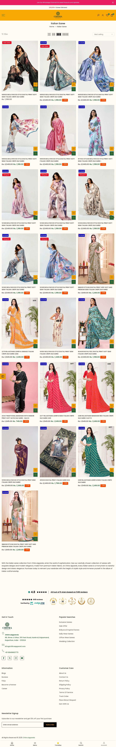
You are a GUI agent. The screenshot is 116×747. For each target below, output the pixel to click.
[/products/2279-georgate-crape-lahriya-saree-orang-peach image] (20, 323)
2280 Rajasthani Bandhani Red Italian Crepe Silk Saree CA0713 (95, 417)
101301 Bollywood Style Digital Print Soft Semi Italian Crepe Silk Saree (19, 288)
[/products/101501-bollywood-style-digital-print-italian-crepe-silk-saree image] (58, 323)
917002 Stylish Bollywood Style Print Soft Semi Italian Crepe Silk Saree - (95, 160)
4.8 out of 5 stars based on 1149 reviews (69, 592)
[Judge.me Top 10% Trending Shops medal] (91, 601)
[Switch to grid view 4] (65, 34)
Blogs (4, 673)
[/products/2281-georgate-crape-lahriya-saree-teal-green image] (96, 451)
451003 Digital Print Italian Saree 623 (55, 480)
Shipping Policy (65, 685)
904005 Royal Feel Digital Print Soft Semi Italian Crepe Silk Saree (94, 352)
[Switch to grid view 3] (58, 34)
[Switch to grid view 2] (53, 34)
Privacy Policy (64, 688)
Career (4, 688)
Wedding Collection (67, 641)
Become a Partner (9, 685)
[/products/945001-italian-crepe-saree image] (58, 66)
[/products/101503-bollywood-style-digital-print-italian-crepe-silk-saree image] (20, 451)
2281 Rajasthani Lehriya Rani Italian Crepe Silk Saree (95, 481)
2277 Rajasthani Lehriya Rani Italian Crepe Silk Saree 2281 (57, 417)
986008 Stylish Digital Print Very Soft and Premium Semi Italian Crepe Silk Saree (19, 545)
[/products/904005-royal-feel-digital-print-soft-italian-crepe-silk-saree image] (96, 323)
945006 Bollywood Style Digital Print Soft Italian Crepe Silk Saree (57, 160)
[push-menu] (3, 15)
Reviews (5, 677)
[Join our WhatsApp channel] (58, 2)
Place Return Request (67, 700)
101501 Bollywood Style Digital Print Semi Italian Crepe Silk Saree (56, 352)
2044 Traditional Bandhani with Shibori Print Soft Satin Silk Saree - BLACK (18, 417)
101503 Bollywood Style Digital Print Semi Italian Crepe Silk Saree (19, 481)
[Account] (102, 15)
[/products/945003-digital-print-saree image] (20, 66)
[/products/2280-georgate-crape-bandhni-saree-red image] (96, 387)
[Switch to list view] (49, 34)
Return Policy (64, 681)
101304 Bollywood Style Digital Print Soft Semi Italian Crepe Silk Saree (95, 224)
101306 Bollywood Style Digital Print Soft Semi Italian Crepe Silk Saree (19, 224)
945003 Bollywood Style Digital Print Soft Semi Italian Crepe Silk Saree (19, 95)
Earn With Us (64, 704)
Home (52, 26)
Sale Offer (63, 626)
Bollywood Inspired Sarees (69, 630)
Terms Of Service (66, 692)
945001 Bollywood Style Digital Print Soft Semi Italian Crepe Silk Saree (57, 95)
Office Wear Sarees (67, 637)
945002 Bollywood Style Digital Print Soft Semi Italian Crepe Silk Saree (19, 160)
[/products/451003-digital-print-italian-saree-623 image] (58, 451)
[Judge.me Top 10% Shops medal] (81, 601)
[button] (35, 84)
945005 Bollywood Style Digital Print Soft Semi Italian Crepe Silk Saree (95, 95)
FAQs (4, 681)
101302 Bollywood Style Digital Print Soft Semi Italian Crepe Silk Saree (57, 224)
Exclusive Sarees (65, 622)
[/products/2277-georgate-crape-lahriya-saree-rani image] (58, 387)
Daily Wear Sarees (66, 634)
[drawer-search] (98, 15)
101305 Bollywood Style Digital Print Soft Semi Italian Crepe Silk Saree (57, 288)
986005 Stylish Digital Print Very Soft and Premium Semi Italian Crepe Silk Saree (95, 288)
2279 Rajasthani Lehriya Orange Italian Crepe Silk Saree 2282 (18, 352)
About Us (62, 673)
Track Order (64, 696)
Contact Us (63, 677)
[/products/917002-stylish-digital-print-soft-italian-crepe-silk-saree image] (96, 130)
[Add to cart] (35, 89)
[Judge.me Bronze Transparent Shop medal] (72, 601)
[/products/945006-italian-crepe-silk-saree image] (58, 130)
